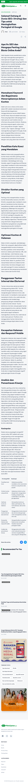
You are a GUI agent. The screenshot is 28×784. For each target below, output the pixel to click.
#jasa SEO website (20, 674)
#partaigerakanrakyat (7, 671)
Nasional (3, 761)
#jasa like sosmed (17, 677)
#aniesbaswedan (6, 677)
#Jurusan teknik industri (7, 674)
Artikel (2, 772)
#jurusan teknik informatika (8, 684)
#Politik (14, 668)
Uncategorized (5, 12)
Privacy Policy (4, 750)
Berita (2, 748)
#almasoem (20, 680)
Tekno (2, 764)
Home (2, 745)
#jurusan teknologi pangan (8, 680)
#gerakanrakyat (6, 668)
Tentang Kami (4, 753)
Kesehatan (3, 767)
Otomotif (3, 769)
